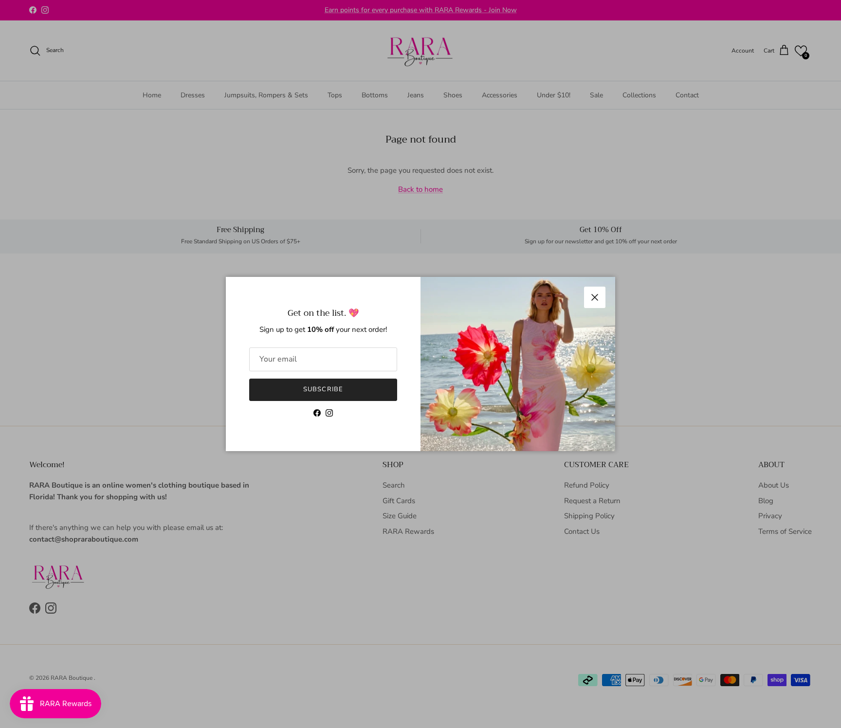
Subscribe (323, 389)
